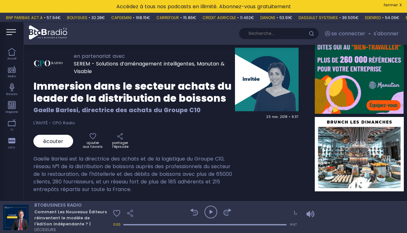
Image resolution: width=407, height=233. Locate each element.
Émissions (11, 94)
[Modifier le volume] (345, 214)
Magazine (12, 112)
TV (11, 130)
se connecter (348, 33)
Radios (12, 76)
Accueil (12, 58)
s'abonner (386, 33)
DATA (12, 147)
